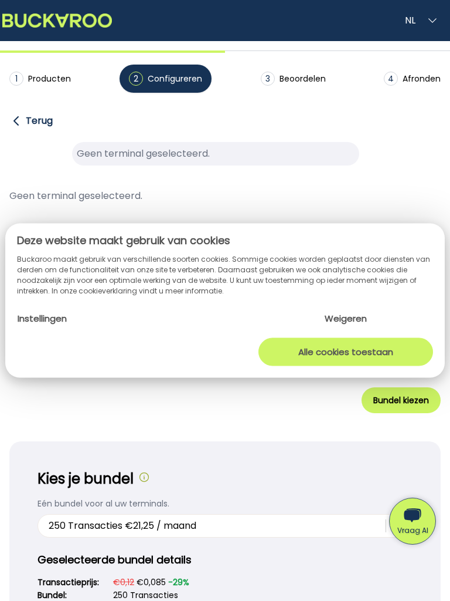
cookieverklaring (109, 291)
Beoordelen (295, 79)
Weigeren (346, 318)
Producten (43, 79)
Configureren (168, 79)
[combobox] (50, 526)
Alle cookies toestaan (345, 351)
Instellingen (42, 318)
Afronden (414, 79)
